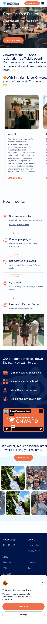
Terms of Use (33, 545)
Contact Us (7, 574)
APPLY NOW (23, 458)
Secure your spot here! (19, 224)
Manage (23, 615)
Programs (32, 562)
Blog (29, 568)
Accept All (23, 606)
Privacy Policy (34, 551)
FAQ (5, 568)
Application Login (32, 3)
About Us (7, 562)
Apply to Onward (13, 40)
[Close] (42, 582)
